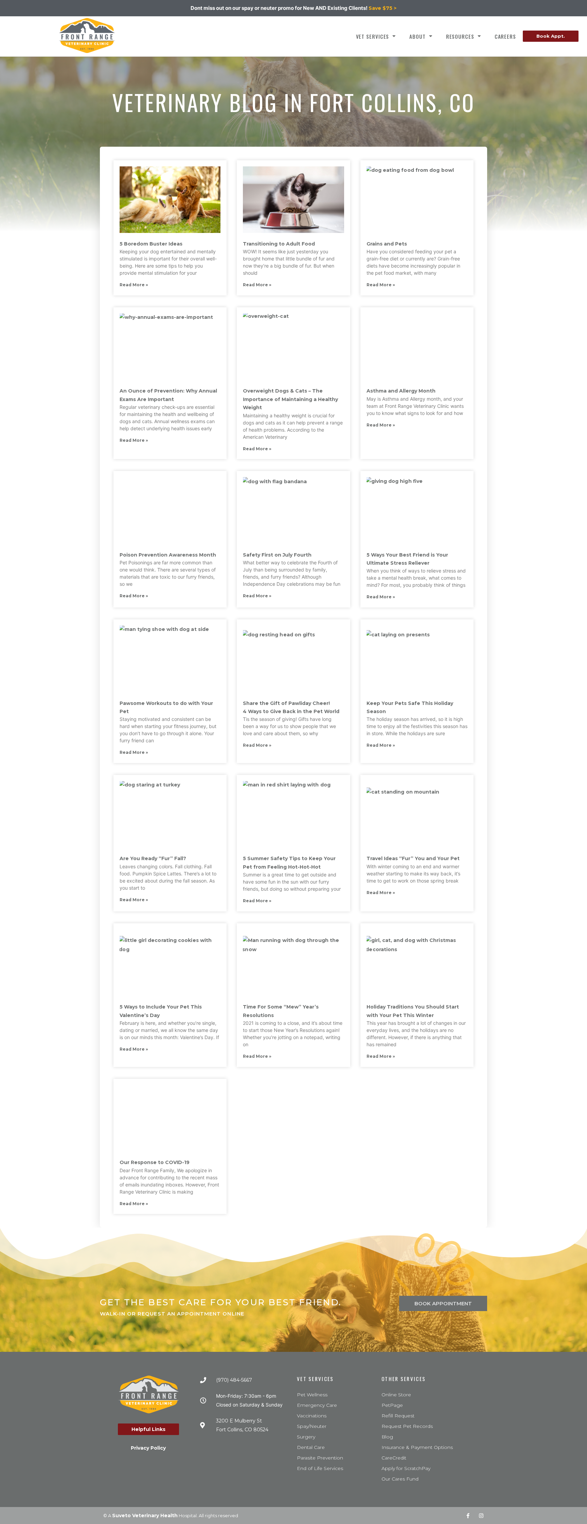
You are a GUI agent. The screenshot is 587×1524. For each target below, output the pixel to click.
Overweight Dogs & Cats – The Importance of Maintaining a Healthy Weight (290, 399)
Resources (460, 36)
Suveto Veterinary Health (145, 1515)
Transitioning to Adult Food (279, 244)
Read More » (134, 284)
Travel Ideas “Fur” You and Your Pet (413, 858)
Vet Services (372, 36)
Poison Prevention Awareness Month (168, 555)
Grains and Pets (387, 244)
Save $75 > (382, 8)
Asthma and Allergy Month (401, 391)
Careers (505, 36)
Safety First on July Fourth (277, 555)
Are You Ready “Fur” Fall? (153, 858)
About (417, 36)
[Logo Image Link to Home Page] (87, 35)
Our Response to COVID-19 (155, 1162)
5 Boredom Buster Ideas (151, 244)
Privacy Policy (148, 1448)
